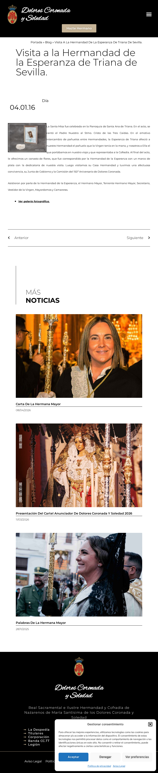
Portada (36, 42)
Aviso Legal (119, 765)
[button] (150, 724)
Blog (48, 42)
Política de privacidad (99, 765)
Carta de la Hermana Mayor (38, 404)
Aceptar (73, 757)
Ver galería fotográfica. (34, 201)
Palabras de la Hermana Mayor (41, 623)
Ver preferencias (137, 757)
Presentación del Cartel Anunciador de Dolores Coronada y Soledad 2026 (74, 513)
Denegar (105, 757)
